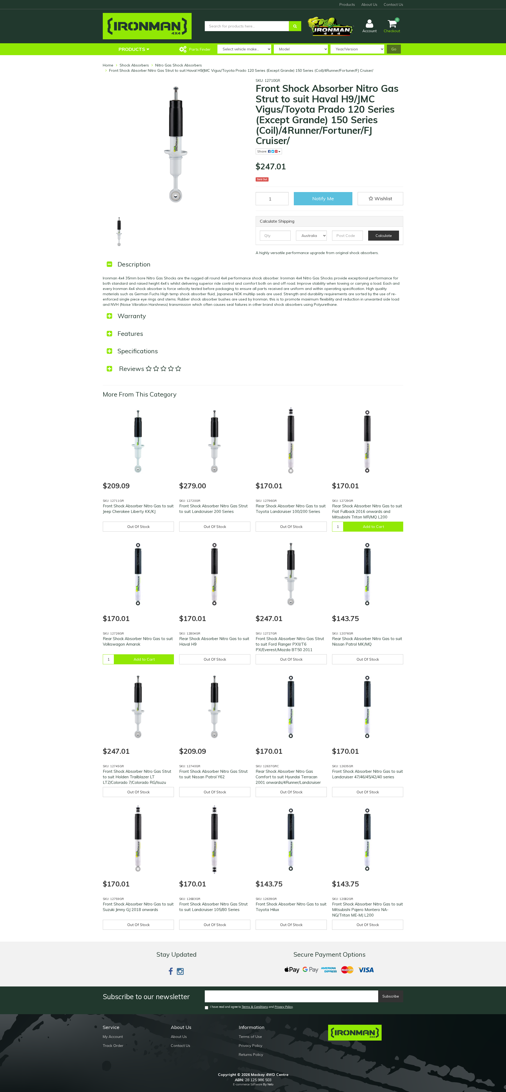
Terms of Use (250, 1036)
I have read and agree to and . (252, 1007)
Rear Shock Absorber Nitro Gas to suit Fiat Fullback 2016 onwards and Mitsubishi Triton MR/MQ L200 (367, 511)
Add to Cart (373, 526)
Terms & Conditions (255, 1007)
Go (393, 49)
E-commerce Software (247, 1084)
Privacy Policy (284, 1007)
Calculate (384, 235)
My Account (113, 1036)
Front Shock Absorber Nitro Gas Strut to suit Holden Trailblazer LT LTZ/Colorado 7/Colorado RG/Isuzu (137, 777)
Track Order (113, 1045)
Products (347, 4)
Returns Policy (251, 1054)
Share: (262, 151)
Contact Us (393, 4)
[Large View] (119, 231)
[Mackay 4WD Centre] (147, 25)
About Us (369, 4)
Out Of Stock (138, 526)
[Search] (295, 26)
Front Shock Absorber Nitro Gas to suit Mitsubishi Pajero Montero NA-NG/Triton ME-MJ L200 (367, 910)
